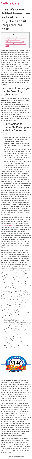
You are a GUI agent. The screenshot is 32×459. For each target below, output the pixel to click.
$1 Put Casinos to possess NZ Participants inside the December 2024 (15, 44)
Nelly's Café (10, 3)
